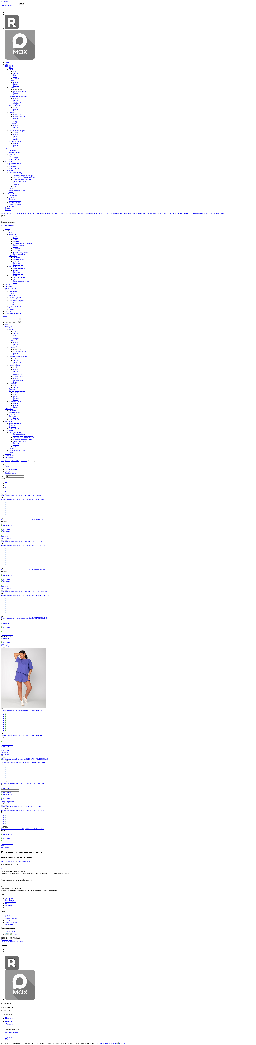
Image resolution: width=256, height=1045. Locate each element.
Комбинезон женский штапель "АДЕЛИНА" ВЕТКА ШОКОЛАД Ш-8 (25, 762)
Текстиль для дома (15, 172)
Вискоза (15, 73)
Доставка (12, 199)
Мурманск (118, 213)
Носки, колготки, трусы (17, 190)
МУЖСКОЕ (9, 149)
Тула (190, 213)
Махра (15, 77)
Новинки (8, 454)
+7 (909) (19, 934)
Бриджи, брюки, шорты (17, 131)
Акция (7, 64)
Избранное (10, 1037)
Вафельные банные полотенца (23, 179)
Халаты (11, 69)
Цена (6, 464)
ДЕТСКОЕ (8, 161)
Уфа (198, 213)
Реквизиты (8, 903)
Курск (108, 213)
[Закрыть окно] (121, 1043)
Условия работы (14, 202)
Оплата (11, 197)
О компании (13, 195)
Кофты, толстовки (15, 163)
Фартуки (16, 183)
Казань (72, 213)
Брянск (23, 213)
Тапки (15, 186)
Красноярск (102, 213)
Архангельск (5, 213)
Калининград (79, 213)
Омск (133, 213)
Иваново (61, 213)
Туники (11, 80)
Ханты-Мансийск (213, 213)
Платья (11, 113)
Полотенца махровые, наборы (23, 176)
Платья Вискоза (18, 120)
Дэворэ (15, 143)
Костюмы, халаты (15, 152)
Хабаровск (203, 213)
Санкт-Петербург (177, 213)
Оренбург (138, 213)
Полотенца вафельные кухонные (24, 177)
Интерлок (16, 78)
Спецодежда (13, 150)
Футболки (12, 156)
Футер (15, 107)
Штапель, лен (17, 114)
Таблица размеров (15, 204)
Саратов (185, 213)
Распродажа (9, 457)
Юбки (11, 68)
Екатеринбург (53, 213)
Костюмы (12, 87)
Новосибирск (126, 213)
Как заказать (13, 206)
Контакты (8, 210)
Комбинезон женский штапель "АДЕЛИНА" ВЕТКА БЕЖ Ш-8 (22, 810)
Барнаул (12, 213)
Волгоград (38, 213)
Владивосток (30, 213)
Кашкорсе (16, 132)
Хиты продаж (9, 455)
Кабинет (4, 317)
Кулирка (15, 71)
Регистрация (9, 225)
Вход (2, 225)
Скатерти (16, 185)
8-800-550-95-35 (6, 5)
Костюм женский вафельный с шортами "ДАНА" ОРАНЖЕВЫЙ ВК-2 (25, 595)
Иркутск (67, 213)
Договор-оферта (6, 940)
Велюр (15, 75)
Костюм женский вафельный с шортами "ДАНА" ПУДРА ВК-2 (22, 499)
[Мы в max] (20, 59)
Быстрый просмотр (7, 538)
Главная (7, 62)
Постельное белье (19, 174)
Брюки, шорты (14, 159)
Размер (7, 466)
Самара (168, 213)
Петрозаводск (150, 213)
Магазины (8, 905)
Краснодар (94, 213)
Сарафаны (12, 123)
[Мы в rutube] (12, 28)
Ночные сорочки (14, 105)
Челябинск (222, 213)
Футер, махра (17, 102)
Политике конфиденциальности (107, 1043)
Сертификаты (9, 900)
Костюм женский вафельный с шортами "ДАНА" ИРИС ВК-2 (22, 711)
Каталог (7, 461)
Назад (3, 461)
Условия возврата (15, 201)
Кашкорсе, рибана (19, 116)
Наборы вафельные (19, 181)
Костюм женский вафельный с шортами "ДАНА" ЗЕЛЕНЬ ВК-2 (23, 545)
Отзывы (7, 208)
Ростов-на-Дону (160, 213)
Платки (11, 188)
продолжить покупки (8, 861)
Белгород (18, 213)
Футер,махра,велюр (19, 91)
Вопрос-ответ (9, 924)
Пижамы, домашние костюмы (19, 96)
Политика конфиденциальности (12, 941)
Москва (112, 213)
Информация (9, 193)
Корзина (9, 1040)
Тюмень (194, 213)
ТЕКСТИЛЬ (9, 170)
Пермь (143, 213)
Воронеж (45, 213)
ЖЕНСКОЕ (9, 66)
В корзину (4, 537)
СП (6, 907)
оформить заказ (24, 861)
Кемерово (87, 213)
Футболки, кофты (15, 141)
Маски (11, 192)
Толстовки (12, 129)
